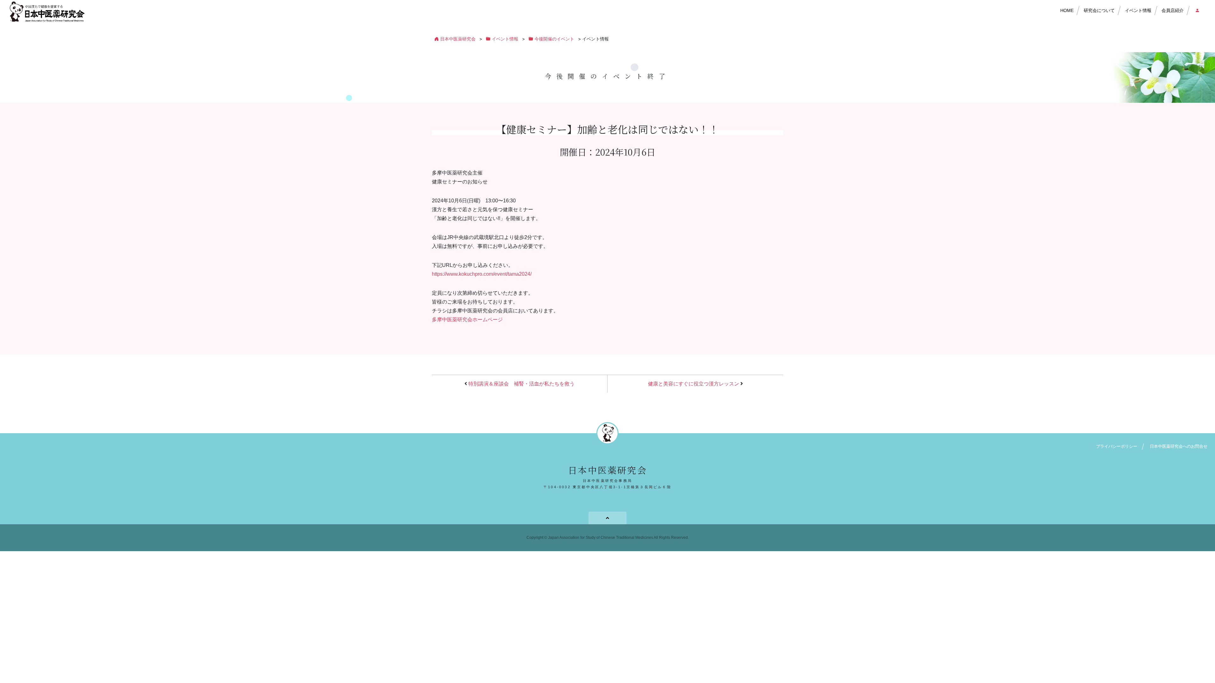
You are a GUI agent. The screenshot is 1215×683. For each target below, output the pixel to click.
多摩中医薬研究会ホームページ (467, 319)
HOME (1067, 10)
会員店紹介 (1173, 10)
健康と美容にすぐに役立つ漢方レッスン (693, 383)
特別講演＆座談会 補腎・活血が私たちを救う (521, 383)
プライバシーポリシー (1116, 446)
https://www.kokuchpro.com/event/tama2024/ (482, 274)
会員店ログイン (1195, 11)
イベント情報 (1138, 10)
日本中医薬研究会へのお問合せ (1178, 446)
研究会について (1099, 10)
